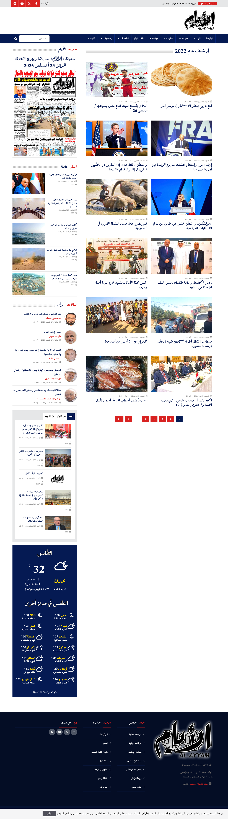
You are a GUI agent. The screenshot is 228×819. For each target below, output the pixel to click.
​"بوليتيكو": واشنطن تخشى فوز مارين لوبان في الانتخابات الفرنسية (182, 225)
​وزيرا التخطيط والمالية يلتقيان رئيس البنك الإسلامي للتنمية (185, 284)
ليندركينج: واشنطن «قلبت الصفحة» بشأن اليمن (32, 519)
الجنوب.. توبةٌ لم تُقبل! (34, 473)
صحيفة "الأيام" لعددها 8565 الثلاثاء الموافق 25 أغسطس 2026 (45, 61)
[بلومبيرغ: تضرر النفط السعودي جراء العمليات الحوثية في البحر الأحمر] (58, 497)
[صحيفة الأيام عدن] (200, 20)
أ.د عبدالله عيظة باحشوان (49, 398)
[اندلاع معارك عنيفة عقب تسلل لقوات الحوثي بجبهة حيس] (28, 259)
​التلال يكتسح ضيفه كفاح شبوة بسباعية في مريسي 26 (120, 108)
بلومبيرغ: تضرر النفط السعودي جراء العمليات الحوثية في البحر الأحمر (31, 495)
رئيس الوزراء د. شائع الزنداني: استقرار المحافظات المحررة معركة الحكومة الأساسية (62, 203)
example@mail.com (199, 784)
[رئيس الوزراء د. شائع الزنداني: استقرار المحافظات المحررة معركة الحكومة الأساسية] (28, 208)
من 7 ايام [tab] (61, 416)
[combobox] (34, 38)
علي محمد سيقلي (55, 336)
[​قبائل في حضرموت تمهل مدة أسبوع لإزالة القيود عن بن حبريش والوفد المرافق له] (58, 431)
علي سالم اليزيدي (53, 378)
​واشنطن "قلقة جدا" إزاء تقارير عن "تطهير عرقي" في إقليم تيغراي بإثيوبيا (119, 166)
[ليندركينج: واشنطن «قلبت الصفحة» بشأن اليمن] (58, 523)
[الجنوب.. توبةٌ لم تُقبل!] (58, 478)
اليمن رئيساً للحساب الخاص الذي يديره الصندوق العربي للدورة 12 (186, 402)
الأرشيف (45, 3)
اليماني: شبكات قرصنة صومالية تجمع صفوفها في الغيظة (63, 226)
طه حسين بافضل (53, 318)
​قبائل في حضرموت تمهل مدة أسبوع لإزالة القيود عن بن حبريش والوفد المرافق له (32, 429)
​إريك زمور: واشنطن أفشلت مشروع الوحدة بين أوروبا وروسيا (182, 166)
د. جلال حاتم (55, 358)
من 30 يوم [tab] (49, 416)
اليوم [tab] (71, 416)
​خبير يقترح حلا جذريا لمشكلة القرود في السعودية (122, 225)
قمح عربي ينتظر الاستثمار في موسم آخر (186, 106)
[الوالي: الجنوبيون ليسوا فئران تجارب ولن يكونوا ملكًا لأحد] (28, 183)
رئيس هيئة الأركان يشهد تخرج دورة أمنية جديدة (121, 284)
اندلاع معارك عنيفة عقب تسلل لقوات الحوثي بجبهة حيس (62, 251)
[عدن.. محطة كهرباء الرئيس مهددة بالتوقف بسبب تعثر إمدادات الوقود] (28, 284)
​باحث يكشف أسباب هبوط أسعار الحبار (121, 400)
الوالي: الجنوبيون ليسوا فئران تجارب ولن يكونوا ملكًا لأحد (63, 176)
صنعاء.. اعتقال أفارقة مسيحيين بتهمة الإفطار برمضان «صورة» (184, 343)
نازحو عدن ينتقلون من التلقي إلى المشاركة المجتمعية (31, 453)
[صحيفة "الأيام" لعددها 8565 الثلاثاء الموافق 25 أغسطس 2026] (44, 112)
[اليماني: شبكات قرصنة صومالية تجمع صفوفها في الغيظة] (28, 233)
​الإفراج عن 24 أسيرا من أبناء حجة (126, 341)
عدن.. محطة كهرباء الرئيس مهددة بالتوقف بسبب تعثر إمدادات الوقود (63, 276)
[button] (209, 38)
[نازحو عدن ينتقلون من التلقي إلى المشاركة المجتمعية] (58, 458)
